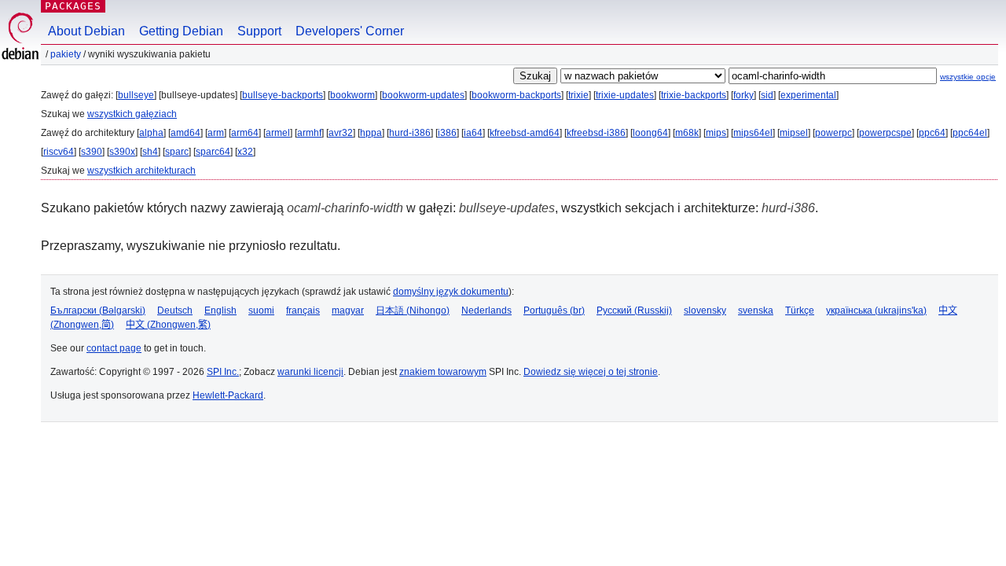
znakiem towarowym (442, 371)
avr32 (341, 132)
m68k (687, 132)
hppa (371, 132)
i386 (447, 132)
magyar (348, 310)
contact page (113, 348)
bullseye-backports (282, 95)
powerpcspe (885, 132)
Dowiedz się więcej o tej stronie (590, 371)
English (220, 310)
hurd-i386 (410, 132)
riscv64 (58, 151)
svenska (755, 310)
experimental (808, 95)
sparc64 (213, 151)
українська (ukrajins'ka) (876, 310)
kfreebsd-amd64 (525, 132)
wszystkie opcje (968, 76)
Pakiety (65, 54)
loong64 (650, 132)
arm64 (245, 132)
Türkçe (799, 310)
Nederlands (486, 310)
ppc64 (932, 132)
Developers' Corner (350, 31)
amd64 (185, 132)
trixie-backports (693, 95)
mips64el (753, 132)
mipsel (794, 132)
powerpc (833, 132)
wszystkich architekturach (141, 170)
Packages (73, 6)
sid (767, 95)
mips (716, 132)
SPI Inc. (223, 371)
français (303, 310)
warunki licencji (310, 371)
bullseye (136, 95)
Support (259, 31)
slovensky (705, 310)
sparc (177, 151)
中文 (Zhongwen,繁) (168, 324)
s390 (91, 151)
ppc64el (970, 132)
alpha (151, 132)
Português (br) (554, 310)
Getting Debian (181, 31)
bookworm (352, 95)
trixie (578, 95)
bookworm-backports (516, 95)
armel (278, 132)
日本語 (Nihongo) (413, 310)
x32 (245, 151)
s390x (122, 151)
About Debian (86, 31)
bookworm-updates (423, 95)
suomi (261, 310)
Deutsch (175, 310)
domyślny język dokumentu (451, 291)
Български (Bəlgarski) (97, 310)
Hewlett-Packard (228, 395)
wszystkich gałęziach (132, 113)
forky (743, 95)
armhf (309, 132)
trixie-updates (625, 95)
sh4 (150, 151)
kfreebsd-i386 (596, 132)
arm (215, 132)
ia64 (473, 132)
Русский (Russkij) (634, 310)
